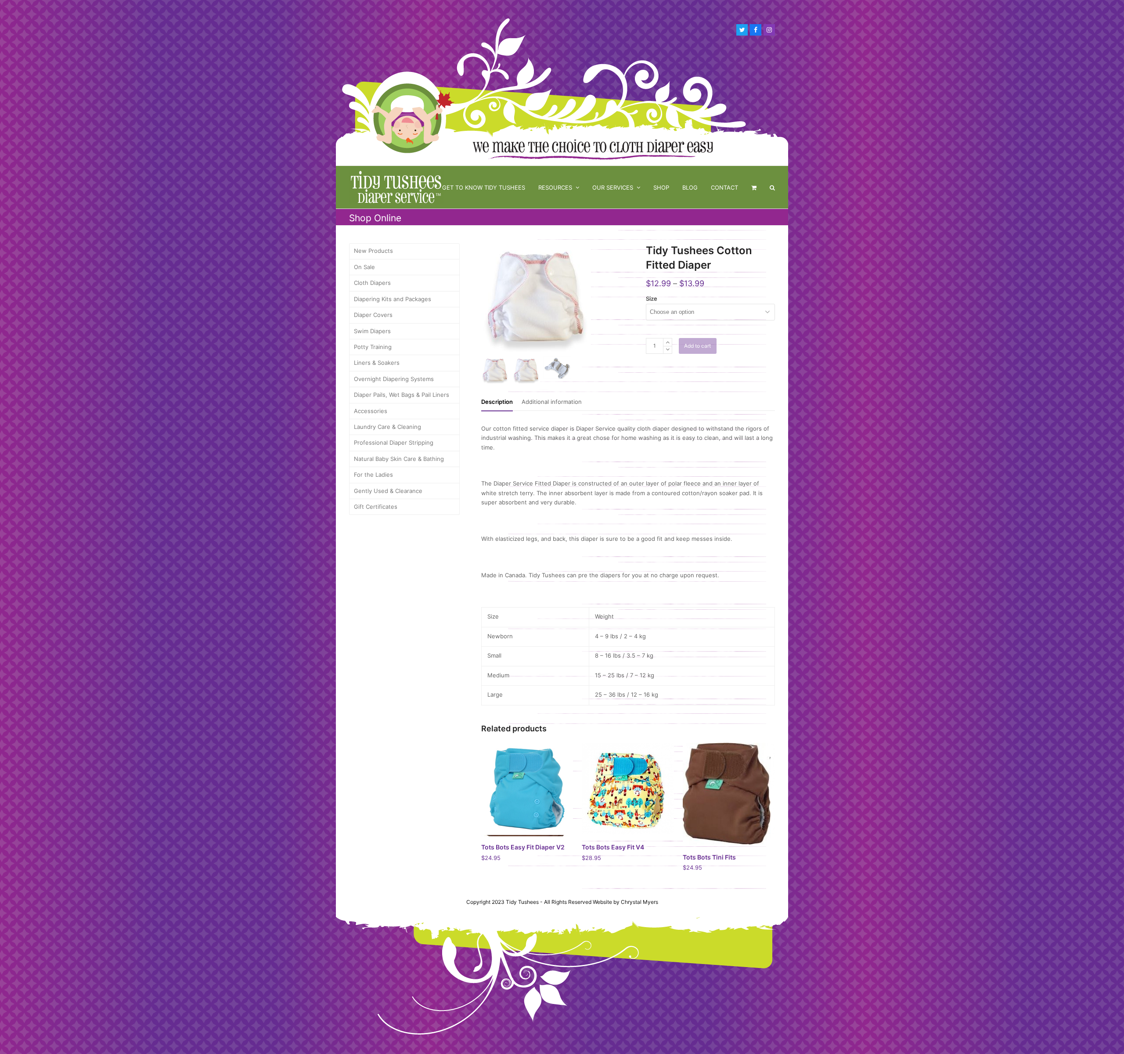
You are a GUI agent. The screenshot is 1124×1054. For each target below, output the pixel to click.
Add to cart (697, 345)
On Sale (364, 266)
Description (497, 401)
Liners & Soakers (377, 362)
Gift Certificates (375, 506)
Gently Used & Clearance (388, 490)
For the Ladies (373, 474)
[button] (754, 187)
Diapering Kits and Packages (392, 298)
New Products (373, 250)
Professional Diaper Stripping (393, 442)
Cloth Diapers (372, 282)
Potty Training (373, 346)
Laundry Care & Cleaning (387, 426)
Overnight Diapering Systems (394, 378)
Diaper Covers (373, 314)
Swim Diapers (372, 331)
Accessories (370, 410)
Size (651, 298)
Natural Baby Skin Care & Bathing (399, 458)
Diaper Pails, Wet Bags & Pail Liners (401, 394)
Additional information (552, 401)
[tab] (497, 401)
